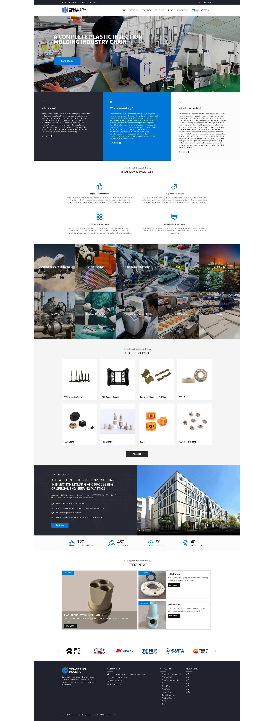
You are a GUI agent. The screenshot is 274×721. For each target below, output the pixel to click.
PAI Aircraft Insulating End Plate (153, 397)
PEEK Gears (69, 442)
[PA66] (156, 421)
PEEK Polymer (174, 574)
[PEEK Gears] (79, 421)
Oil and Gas (166, 686)
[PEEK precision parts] (194, 421)
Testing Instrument (168, 695)
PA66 (142, 442)
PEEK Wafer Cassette (111, 397)
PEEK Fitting (107, 442)
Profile (164, 701)
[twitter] (187, 677)
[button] (136, 86)
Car (163, 683)
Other (164, 704)
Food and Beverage (168, 698)
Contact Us (182, 10)
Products (146, 10)
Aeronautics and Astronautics (172, 674)
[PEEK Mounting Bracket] (79, 376)
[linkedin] (187, 683)
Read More (137, 454)
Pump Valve (166, 689)
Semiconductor (167, 677)
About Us (134, 10)
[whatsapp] (187, 680)
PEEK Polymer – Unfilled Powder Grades (83, 615)
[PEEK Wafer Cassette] (118, 376)
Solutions (159, 10)
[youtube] (187, 689)
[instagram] (187, 686)
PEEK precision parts (187, 442)
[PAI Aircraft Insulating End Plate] (156, 376)
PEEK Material (174, 604)
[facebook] (187, 674)
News (170, 10)
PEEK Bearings (185, 397)
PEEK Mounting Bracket (73, 397)
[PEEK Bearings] (194, 376)
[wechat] (188, 692)
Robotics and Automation (170, 680)
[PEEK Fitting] (118, 421)
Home (123, 10)
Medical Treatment (168, 692)
